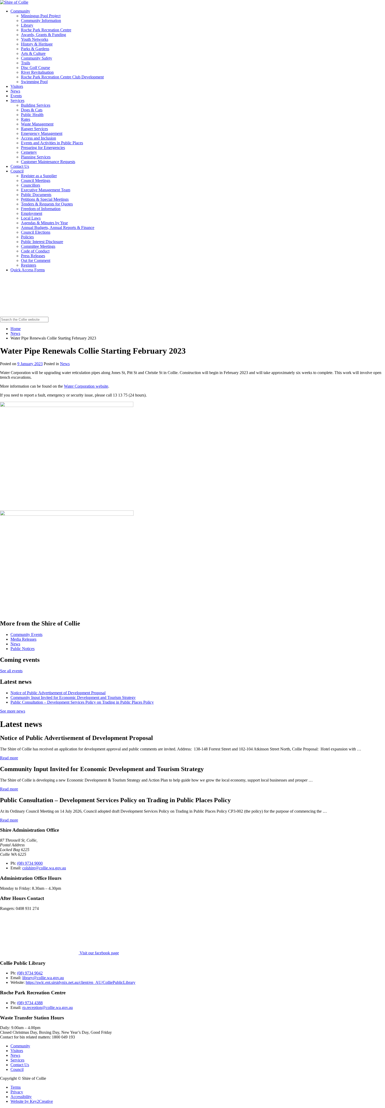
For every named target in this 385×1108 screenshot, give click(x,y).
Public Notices (22, 648)
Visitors (16, 86)
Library (27, 25)
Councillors (30, 185)
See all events (11, 671)
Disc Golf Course (35, 67)
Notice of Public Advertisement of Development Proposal (58, 693)
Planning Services (36, 157)
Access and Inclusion (38, 138)
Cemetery (29, 152)
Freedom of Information (40, 208)
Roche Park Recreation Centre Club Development (62, 77)
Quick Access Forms (27, 270)
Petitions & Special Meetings (45, 199)
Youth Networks (34, 39)
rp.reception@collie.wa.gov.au (47, 1007)
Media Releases (23, 639)
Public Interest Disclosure (42, 241)
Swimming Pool (34, 81)
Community (20, 11)
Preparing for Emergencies (43, 147)
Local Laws (31, 218)
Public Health (32, 114)
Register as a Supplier (39, 176)
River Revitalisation (37, 72)
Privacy (16, 1092)
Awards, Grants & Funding (43, 34)
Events (16, 96)
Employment (31, 213)
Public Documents (36, 194)
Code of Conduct (35, 251)
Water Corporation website (86, 386)
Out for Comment (35, 260)
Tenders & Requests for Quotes (47, 204)
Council (17, 171)
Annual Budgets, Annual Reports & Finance (57, 227)
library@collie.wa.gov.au (43, 977)
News (15, 91)
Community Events (26, 634)
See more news (12, 711)
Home (15, 328)
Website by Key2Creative (31, 1101)
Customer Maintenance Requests (48, 161)
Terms (15, 1087)
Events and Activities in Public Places (52, 143)
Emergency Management (41, 133)
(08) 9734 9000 (30, 863)
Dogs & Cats (31, 110)
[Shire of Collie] (14, 2)
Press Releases (33, 256)
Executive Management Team (45, 190)
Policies (27, 237)
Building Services (35, 105)
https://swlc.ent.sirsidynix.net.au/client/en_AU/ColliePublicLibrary (80, 982)
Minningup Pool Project (40, 16)
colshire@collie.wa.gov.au (44, 868)
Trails (25, 63)
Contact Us (19, 166)
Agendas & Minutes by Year (44, 223)
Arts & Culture (33, 53)
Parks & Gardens (35, 49)
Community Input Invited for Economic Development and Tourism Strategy (73, 697)
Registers (28, 265)
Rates (25, 119)
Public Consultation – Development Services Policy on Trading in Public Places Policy (82, 702)
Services (17, 100)
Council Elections (35, 232)
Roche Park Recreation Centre (46, 30)
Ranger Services (34, 129)
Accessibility (21, 1096)
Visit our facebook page (99, 953)
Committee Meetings (38, 246)
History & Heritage (37, 44)
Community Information (41, 20)
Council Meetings (35, 180)
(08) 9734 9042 (30, 973)
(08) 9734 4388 (30, 1003)
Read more (9, 758)
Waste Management (37, 124)
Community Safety (36, 58)
